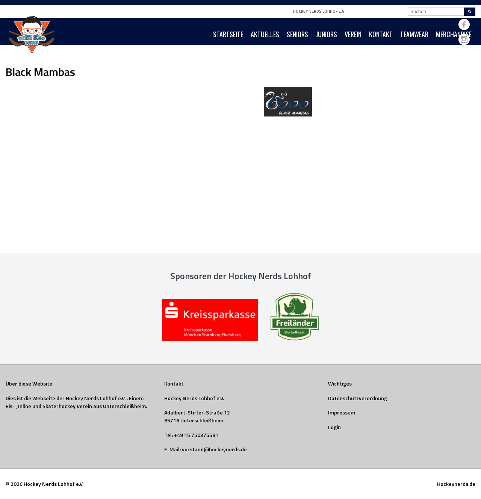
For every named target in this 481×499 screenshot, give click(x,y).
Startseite (228, 34)
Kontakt (381, 34)
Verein (353, 34)
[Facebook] (464, 24)
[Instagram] (464, 39)
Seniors (297, 34)
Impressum (341, 412)
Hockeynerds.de (456, 484)
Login (334, 427)
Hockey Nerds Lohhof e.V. (319, 11)
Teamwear (414, 34)
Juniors (326, 34)
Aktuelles (265, 34)
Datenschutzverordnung (357, 398)
